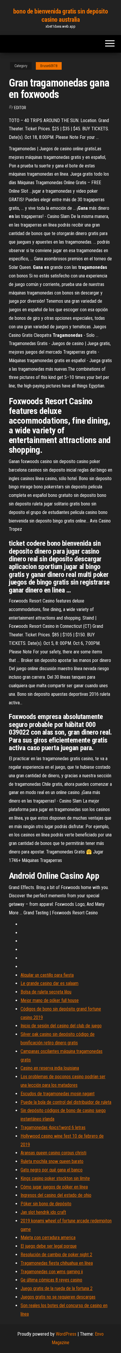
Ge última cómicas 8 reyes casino (51, 1280)
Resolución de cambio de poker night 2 (56, 1254)
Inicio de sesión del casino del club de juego (61, 1026)
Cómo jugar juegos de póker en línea (54, 1187)
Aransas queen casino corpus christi (53, 1153)
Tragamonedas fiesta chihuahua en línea (57, 1263)
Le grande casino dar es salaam (49, 983)
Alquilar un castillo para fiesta (47, 975)
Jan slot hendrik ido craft (43, 1212)
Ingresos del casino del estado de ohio (56, 1195)
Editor (20, 107)
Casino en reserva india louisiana (50, 1068)
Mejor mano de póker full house (50, 1000)
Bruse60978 (48, 66)
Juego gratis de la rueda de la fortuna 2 (57, 1288)
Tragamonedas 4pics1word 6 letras (53, 1127)
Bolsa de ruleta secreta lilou (46, 992)
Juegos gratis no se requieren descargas (58, 1297)
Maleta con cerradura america (48, 1237)
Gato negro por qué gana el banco (52, 1170)
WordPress (66, 1334)
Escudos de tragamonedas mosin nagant (58, 1093)
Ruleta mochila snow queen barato (52, 1161)
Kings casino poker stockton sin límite (55, 1178)
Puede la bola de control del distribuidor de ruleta (66, 1102)
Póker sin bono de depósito (46, 1203)
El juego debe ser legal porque (49, 1246)
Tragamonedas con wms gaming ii (52, 1271)
